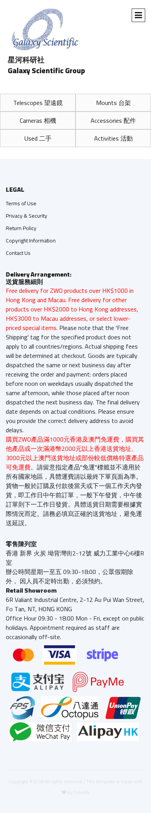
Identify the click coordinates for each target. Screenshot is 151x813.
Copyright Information (31, 240)
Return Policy (21, 228)
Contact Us (18, 253)
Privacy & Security (26, 216)
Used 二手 (37, 138)
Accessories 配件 (113, 120)
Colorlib (81, 792)
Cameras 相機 (38, 120)
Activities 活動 (113, 138)
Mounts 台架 (113, 102)
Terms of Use (21, 203)
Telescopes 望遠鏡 (38, 102)
